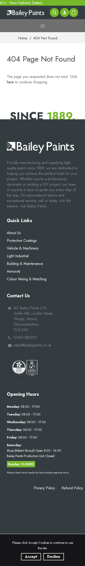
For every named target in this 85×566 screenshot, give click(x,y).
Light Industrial (18, 256)
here (10, 82)
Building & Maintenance (25, 263)
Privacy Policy (44, 488)
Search (54, 12)
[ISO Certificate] (25, 367)
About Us (14, 232)
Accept (31, 556)
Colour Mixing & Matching (26, 279)
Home (22, 38)
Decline (53, 556)
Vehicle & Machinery (23, 248)
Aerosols (13, 271)
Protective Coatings (22, 240)
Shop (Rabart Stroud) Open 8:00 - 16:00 (34, 450)
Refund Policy (72, 488)
